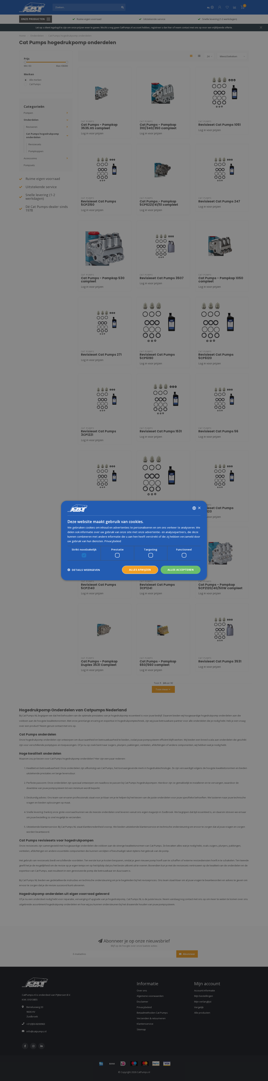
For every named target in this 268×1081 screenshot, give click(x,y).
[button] (83, 570)
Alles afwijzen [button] (140, 569)
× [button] (199, 508)
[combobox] (194, 508)
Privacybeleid (112, 541)
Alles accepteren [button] (181, 569)
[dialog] (134, 540)
